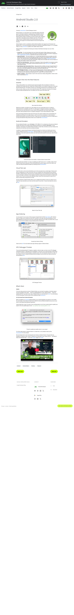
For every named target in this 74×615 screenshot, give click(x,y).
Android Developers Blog (13, 2)
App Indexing (48, 217)
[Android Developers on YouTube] (51, 8)
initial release (30, 131)
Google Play (18, 8)
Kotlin (28, 8)
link (23, 243)
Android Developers (67, 4)
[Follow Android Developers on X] (59, 8)
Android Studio (10, 8)
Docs (32, 8)
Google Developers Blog (21, 385)
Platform (3, 8)
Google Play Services (51, 58)
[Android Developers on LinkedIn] (54, 8)
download (25, 46)
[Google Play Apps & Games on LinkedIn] (67, 8)
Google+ (34, 337)
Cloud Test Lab (48, 63)
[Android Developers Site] (48, 8)
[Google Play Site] (64, 8)
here (27, 74)
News (36, 8)
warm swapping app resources (23, 54)
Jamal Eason (23, 30)
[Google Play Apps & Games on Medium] (69, 8)
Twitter (42, 337)
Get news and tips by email (65, 406)
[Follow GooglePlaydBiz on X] (72, 8)
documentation (44, 117)
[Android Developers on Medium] (56, 8)
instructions (43, 295)
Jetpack (23, 8)
